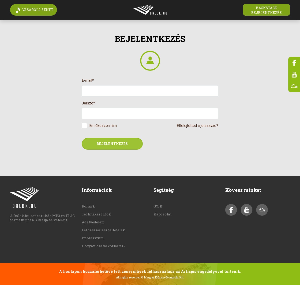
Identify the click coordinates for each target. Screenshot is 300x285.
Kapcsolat (163, 214)
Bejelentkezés (112, 143)
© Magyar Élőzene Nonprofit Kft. (162, 277)
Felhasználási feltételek (103, 230)
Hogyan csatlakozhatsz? (103, 246)
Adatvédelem (93, 222)
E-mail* (88, 80)
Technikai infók (96, 214)
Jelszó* (88, 103)
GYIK (158, 206)
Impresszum (93, 238)
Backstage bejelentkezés (266, 10)
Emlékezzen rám (103, 125)
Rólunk (88, 206)
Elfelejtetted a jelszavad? (197, 125)
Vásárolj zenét (38, 9)
